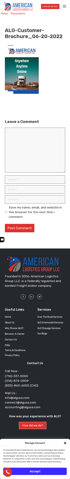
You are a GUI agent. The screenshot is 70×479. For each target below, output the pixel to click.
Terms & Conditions (15, 350)
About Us (9, 322)
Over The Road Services (49, 317)
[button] (65, 443)
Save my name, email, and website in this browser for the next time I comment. (35, 212)
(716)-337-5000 (16, 376)
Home (4, 13)
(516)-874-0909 (17, 381)
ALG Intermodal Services (50, 322)
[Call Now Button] (7, 472)
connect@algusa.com (20, 402)
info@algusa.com (17, 398)
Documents (18, 13)
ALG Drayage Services (49, 328)
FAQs (7, 345)
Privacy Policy (12, 355)
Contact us (11, 339)
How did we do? (50, 6)
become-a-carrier (14, 334)
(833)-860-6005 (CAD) (21, 385)
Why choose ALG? (14, 328)
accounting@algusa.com (22, 407)
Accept (35, 471)
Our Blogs (42, 333)
